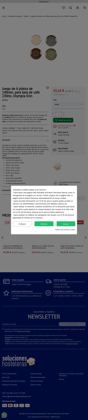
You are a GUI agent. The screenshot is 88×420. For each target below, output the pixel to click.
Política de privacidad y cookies (65, 230)
